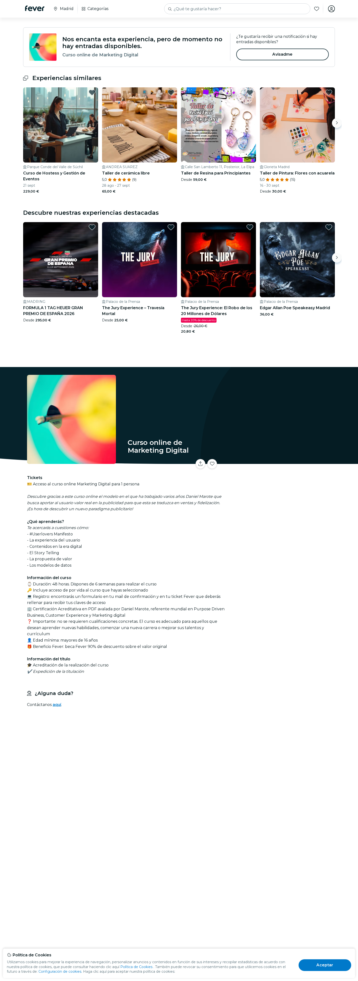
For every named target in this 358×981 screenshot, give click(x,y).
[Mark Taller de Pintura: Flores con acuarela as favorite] (329, 92)
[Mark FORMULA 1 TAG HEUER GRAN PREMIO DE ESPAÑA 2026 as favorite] (92, 227)
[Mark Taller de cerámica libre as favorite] (171, 92)
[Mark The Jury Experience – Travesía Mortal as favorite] (171, 227)
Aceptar (324, 965)
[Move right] (337, 123)
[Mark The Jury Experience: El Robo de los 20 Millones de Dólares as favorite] (250, 227)
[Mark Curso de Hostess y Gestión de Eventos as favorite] (92, 92)
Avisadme (282, 54)
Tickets (281, 461)
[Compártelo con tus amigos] (200, 464)
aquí (57, 704)
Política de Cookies (136, 967)
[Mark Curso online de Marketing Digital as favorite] (212, 464)
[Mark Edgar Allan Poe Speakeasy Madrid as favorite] (329, 227)
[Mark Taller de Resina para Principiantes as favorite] (250, 92)
